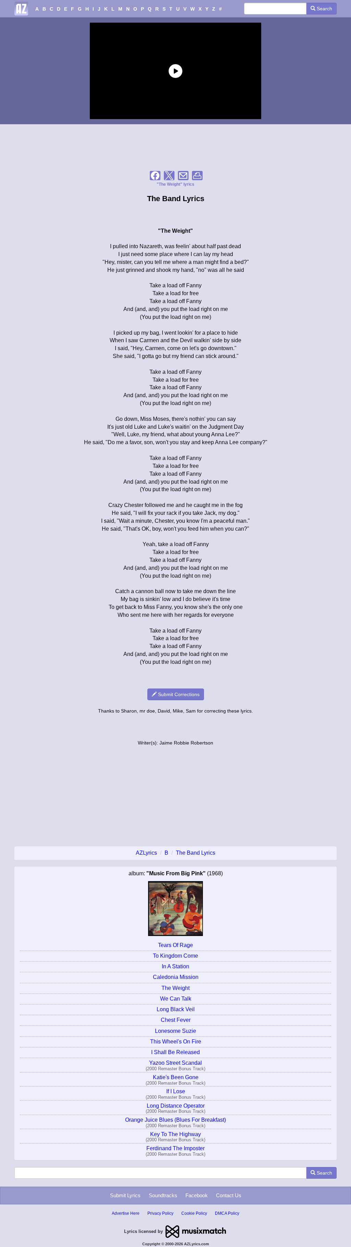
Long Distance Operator (176, 1106)
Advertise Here (126, 1213)
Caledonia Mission (175, 977)
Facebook (196, 1195)
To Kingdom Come (175, 956)
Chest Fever (176, 1020)
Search (323, 8)
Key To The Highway (175, 1134)
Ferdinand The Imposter (175, 1148)
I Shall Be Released (175, 1052)
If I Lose (175, 1091)
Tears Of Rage (175, 945)
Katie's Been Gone (175, 1077)
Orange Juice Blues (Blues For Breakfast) (175, 1120)
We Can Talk (175, 999)
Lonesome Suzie (175, 1031)
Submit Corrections (178, 694)
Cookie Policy (194, 1213)
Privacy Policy (160, 1213)
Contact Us (228, 1195)
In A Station (175, 966)
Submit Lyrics (125, 1195)
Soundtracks (163, 1195)
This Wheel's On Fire (175, 1041)
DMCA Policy (227, 1213)
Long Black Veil (176, 1009)
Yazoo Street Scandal (175, 1063)
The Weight (175, 988)
